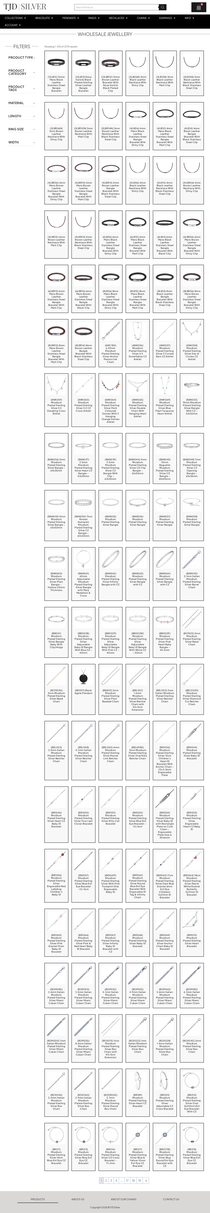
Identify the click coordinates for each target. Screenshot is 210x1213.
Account (11, 25)
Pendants (69, 18)
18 (133, 1180)
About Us (77, 1199)
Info (188, 18)
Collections (14, 18)
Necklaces (116, 18)
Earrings (165, 18)
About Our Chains (123, 1199)
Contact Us (171, 1199)
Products (38, 1199)
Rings (92, 18)
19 (139, 1180)
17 (127, 1180)
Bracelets (42, 18)
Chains (142, 18)
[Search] (162, 7)
